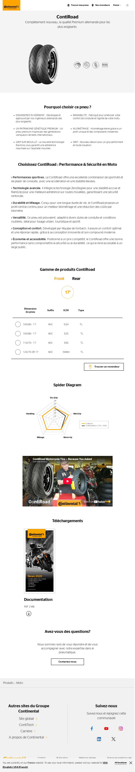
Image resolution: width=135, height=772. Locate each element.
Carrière (26, 731)
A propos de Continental (26, 737)
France (116, 5)
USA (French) (21, 767)
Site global (26, 718)
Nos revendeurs (102, 5)
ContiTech (26, 725)
